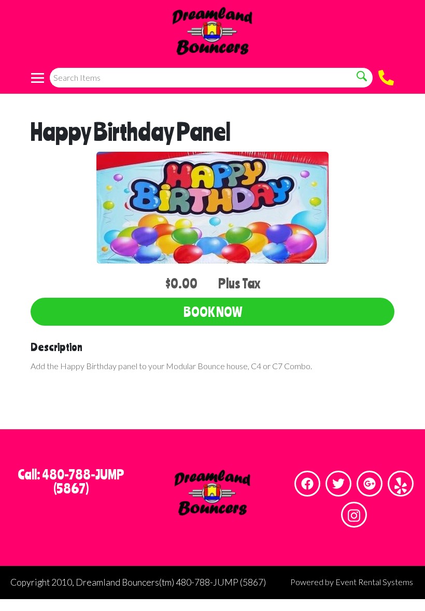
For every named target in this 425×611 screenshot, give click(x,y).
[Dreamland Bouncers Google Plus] (369, 484)
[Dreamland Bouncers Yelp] (401, 484)
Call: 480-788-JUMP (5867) (71, 481)
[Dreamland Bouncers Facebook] (307, 484)
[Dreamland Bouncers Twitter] (338, 484)
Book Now (212, 311)
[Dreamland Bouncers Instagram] (354, 515)
